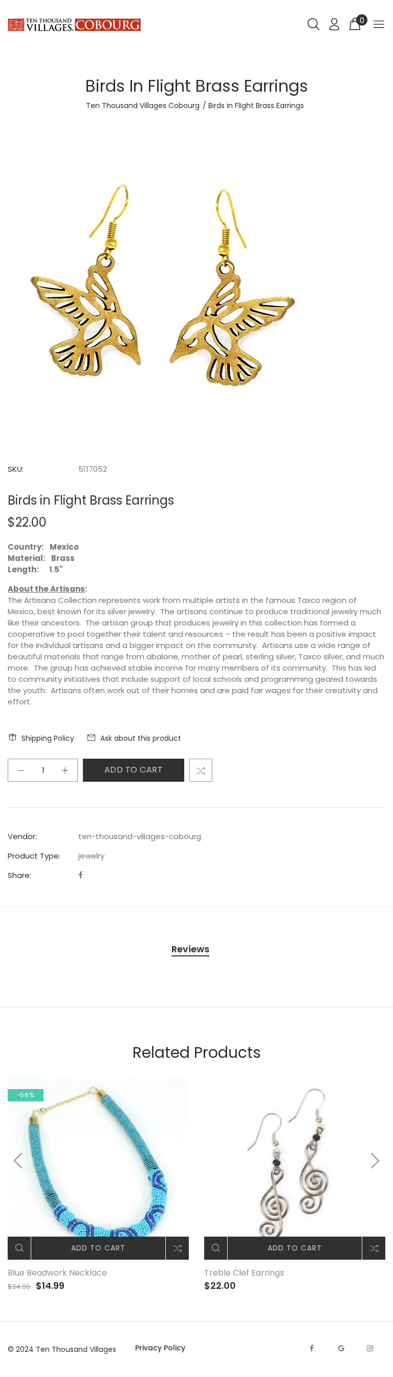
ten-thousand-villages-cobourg (139, 836)
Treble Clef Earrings (244, 1273)
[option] (98, 1185)
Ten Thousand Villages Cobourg (143, 105)
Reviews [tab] (190, 949)
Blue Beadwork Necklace (57, 1273)
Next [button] (374, 1161)
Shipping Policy (47, 738)
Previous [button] (18, 1161)
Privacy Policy (160, 1348)
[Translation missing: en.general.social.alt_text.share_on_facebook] (80, 875)
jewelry (91, 855)
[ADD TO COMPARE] (200, 770)
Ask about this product (140, 738)
